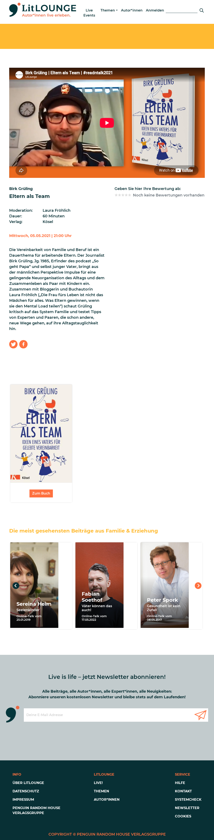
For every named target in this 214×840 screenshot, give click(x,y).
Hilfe (180, 783)
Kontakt (183, 791)
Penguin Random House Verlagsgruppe (36, 810)
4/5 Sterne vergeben (126, 195)
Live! (98, 783)
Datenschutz (26, 791)
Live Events (89, 12)
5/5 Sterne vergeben (129, 195)
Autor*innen (132, 10)
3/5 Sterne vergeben (123, 195)
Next (198, 585)
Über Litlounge (28, 783)
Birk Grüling (21, 188)
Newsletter (187, 808)
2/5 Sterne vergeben (119, 195)
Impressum (23, 800)
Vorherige (16, 585)
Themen (108, 10)
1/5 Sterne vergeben (116, 195)
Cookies (183, 816)
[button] (13, 344)
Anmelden (155, 10)
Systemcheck (188, 800)
